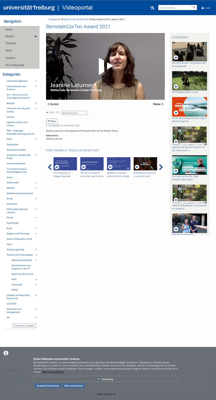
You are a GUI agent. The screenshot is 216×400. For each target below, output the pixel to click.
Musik (10, 198)
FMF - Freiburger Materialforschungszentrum (21, 132)
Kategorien (55, 19)
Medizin (11, 187)
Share (53, 121)
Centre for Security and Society (18, 110)
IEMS (14, 279)
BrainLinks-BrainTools (22, 273)
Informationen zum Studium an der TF (21, 267)
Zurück (53, 104)
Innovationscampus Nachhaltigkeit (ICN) (17, 170)
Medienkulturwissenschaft (20, 193)
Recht (9, 228)
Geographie (12, 144)
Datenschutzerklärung (53, 371)
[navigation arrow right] (161, 167)
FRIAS (9, 139)
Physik (10, 217)
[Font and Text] (152, 8)
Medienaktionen (70, 113)
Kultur (10, 177)
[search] (175, 7)
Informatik (16, 284)
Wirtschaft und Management (14, 310)
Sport (9, 244)
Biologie (11, 103)
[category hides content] (35, 81)
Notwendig (107, 379)
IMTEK (14, 289)
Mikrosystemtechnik (21, 260)
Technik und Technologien (20, 254)
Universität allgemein (17, 80)
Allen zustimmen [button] (73, 385)
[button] (19, 29)
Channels (10, 43)
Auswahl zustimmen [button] (48, 385)
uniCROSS (12, 303)
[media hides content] (35, 36)
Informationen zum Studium (16, 88)
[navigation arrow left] (50, 167)
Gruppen (10, 57)
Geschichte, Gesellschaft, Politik (19, 156)
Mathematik (13, 182)
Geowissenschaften (16, 149)
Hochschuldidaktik (16, 163)
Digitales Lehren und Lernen (17, 124)
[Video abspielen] (105, 66)
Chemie (10, 116)
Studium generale (15, 249)
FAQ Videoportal (14, 65)
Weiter (157, 104)
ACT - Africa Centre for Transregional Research (18, 96)
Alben (8, 50)
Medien (9, 36)
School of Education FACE (19, 238)
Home (8, 29)
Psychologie (13, 222)
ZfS (8, 317)
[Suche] (194, 7)
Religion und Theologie (18, 233)
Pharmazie (12, 203)
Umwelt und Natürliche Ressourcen (18, 297)
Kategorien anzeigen (24, 325)
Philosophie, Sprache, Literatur (17, 211)
